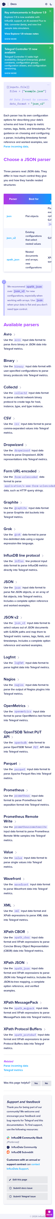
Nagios (9, 679)
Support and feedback (23, 1102)
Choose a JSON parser (27, 159)
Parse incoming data (16, 146)
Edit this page (20, 1179)
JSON (8, 581)
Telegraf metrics (13, 1070)
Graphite (11, 502)
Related (8, 1061)
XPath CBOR (14, 931)
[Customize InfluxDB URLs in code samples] (46, 4)
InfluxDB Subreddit (22, 1152)
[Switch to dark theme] (51, 4)
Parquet (10, 763)
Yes (36, 1083)
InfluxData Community (24, 1147)
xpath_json (13, 259)
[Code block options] (48, 84)
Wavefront (12, 878)
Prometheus (14, 790)
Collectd (11, 387)
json (9, 216)
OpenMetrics (15, 705)
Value (8, 852)
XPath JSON (14, 962)
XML (7, 905)
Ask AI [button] (49, 1214)
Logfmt (10, 657)
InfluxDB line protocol (22, 555)
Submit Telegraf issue (24, 1196)
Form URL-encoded (20, 471)
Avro (8, 334)
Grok (8, 529)
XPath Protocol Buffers (23, 1029)
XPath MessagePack (21, 1002)
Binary (9, 360)
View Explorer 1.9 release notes (21, 33)
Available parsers (21, 325)
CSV (7, 418)
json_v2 (11, 238)
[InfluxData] (4, 4)
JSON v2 (11, 617)
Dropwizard (13, 444)
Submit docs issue (22, 1188)
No (46, 1083)
